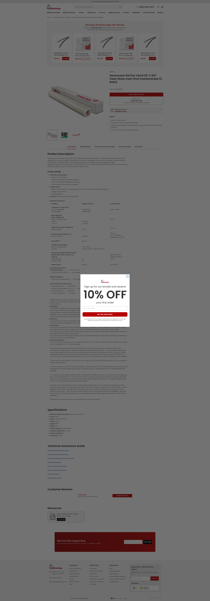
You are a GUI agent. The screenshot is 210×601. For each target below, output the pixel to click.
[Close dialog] (127, 276)
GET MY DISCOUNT (105, 314)
